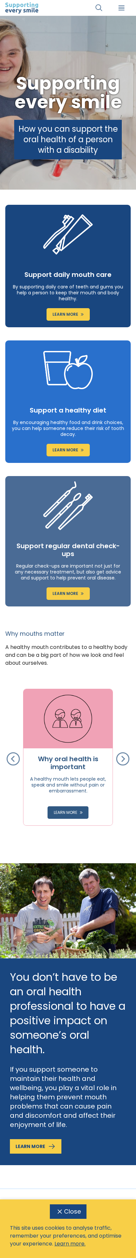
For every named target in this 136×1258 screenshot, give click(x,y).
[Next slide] (122, 758)
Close (72, 1211)
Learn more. (69, 1243)
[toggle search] (99, 8)
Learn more (30, 1146)
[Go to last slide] (13, 758)
